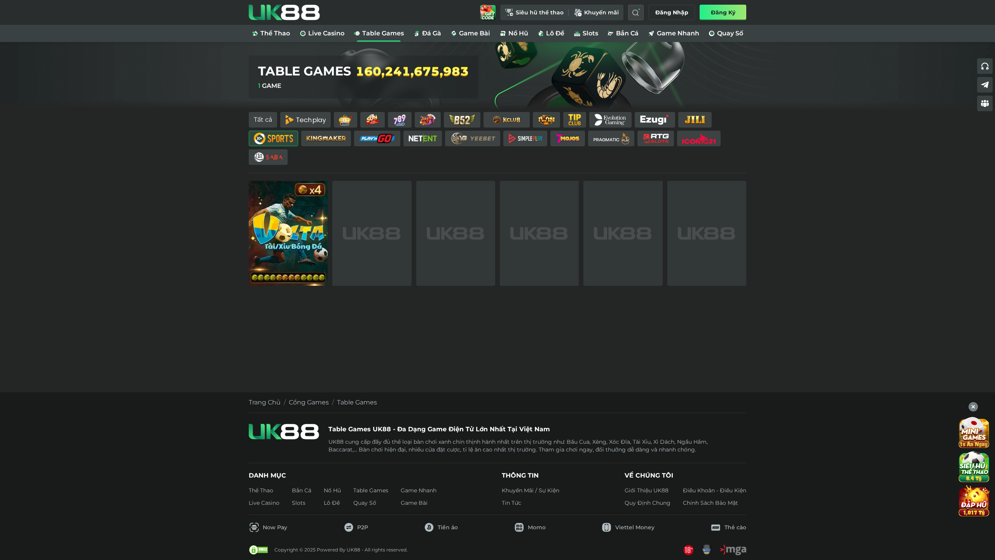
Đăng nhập (671, 12)
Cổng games (309, 402)
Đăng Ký (723, 12)
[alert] (497, 537)
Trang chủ (265, 402)
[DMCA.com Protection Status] (258, 550)
